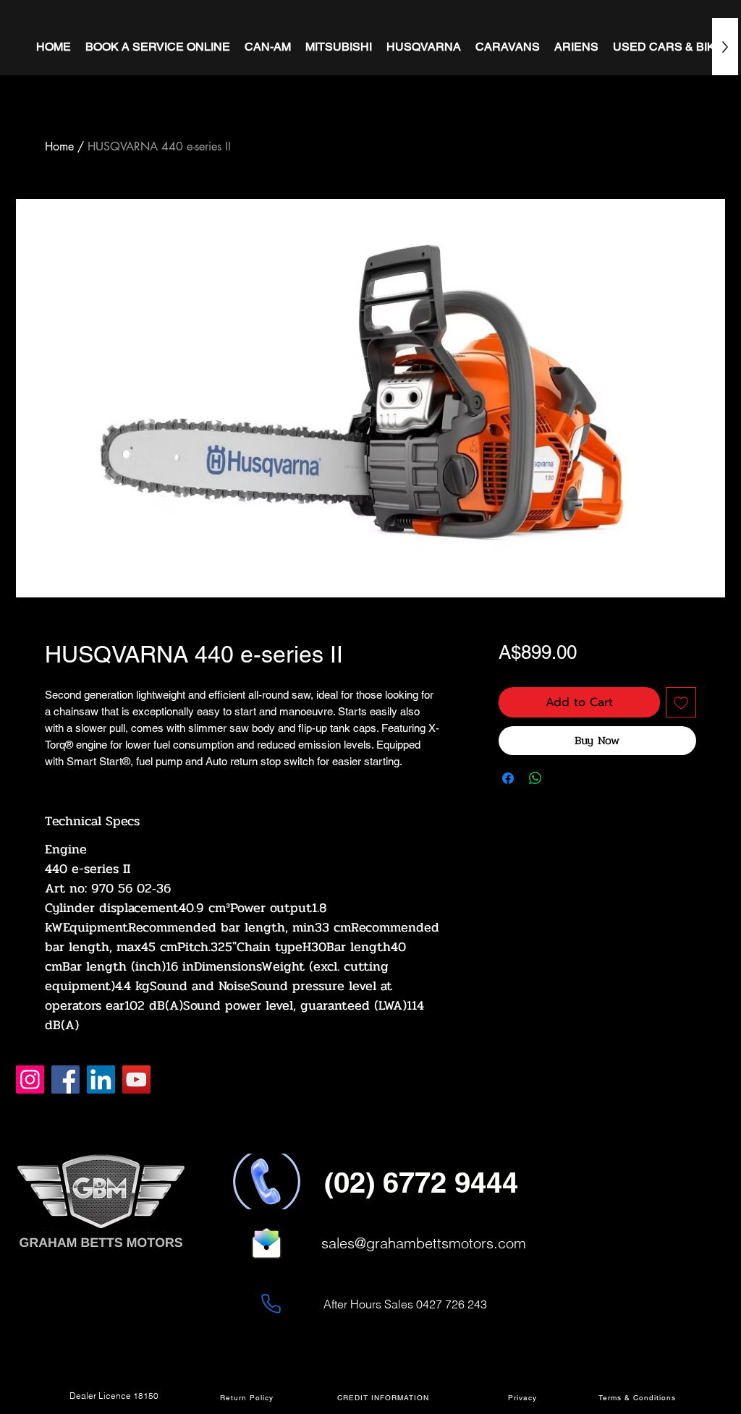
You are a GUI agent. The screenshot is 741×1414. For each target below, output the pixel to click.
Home (59, 146)
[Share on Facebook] (508, 778)
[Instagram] (30, 1079)
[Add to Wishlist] (681, 702)
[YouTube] (136, 1079)
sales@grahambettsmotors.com (423, 1243)
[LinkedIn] (101, 1079)
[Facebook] (65, 1079)
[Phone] (270, 1303)
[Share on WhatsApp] (535, 778)
